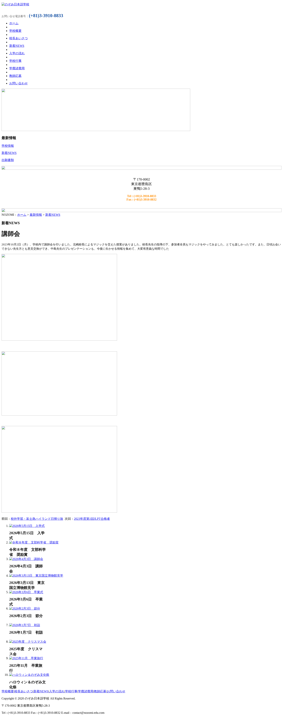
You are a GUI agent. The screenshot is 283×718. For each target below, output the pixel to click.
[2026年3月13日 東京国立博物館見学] (36, 575)
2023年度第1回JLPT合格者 (92, 518)
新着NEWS (52, 214)
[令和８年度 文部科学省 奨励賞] (34, 542)
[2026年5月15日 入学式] (27, 525)
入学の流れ (56, 691)
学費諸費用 (85, 691)
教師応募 (100, 691)
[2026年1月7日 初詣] (24, 625)
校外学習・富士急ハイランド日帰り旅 (37, 518)
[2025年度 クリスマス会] (27, 641)
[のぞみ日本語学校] (15, 4)
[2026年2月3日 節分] (24, 608)
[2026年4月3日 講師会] (26, 559)
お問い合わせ (116, 691)
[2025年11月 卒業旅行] (26, 658)
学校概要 (8, 691)
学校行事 (71, 691)
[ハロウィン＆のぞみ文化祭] (29, 674)
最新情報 (36, 214)
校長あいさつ (23, 691)
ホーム (21, 214)
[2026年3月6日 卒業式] (26, 592)
